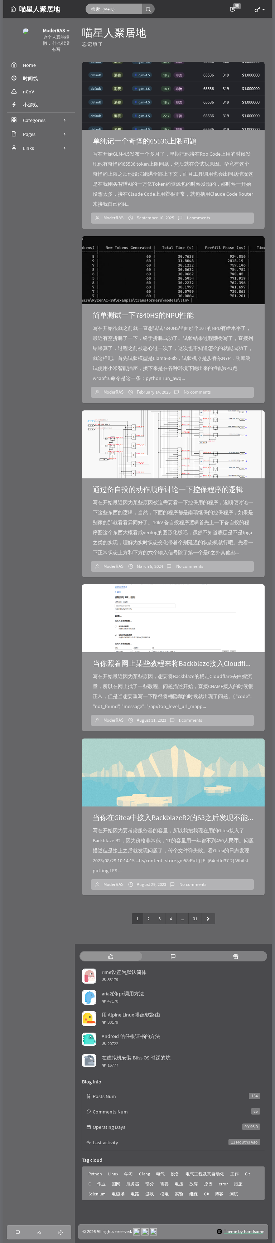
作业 (101, 1183)
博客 (219, 1193)
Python (95, 1173)
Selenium (97, 1193)
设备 (175, 1173)
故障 (193, 1183)
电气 (160, 1173)
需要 (164, 1183)
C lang (144, 1173)
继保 (193, 1193)
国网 (116, 1183)
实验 (179, 1193)
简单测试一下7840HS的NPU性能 (143, 315)
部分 (149, 1183)
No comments (197, 392)
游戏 (149, 1193)
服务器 (132, 1183)
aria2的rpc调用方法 (123, 993)
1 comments (198, 218)
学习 (128, 1173)
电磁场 (118, 1193)
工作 (234, 1173)
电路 (135, 1193)
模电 (164, 1193)
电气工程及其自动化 (204, 1173)
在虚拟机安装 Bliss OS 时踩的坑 (136, 1057)
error (223, 1183)
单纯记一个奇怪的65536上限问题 (145, 140)
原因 (208, 1183)
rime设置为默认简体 (124, 972)
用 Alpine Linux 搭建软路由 (131, 1015)
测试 (234, 1193)
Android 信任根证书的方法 (131, 1036)
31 (195, 918)
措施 (238, 1183)
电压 (179, 1183)
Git (247, 1173)
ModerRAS (113, 218)
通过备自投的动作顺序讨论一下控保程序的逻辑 (168, 489)
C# (206, 1193)
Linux (113, 1173)
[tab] (110, 956)
